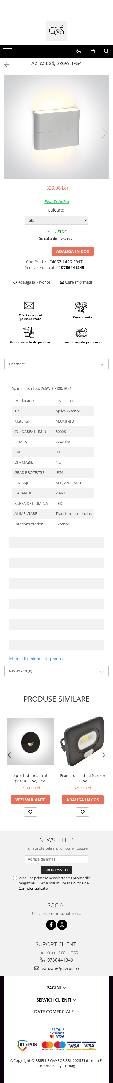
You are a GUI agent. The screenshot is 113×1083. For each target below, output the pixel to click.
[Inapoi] (4, 65)
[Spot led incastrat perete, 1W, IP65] (30, 741)
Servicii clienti (54, 1000)
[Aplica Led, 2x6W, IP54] (56, 127)
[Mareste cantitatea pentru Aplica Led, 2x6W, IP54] (43, 251)
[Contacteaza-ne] (78, 51)
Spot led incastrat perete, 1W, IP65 (30, 778)
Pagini (54, 988)
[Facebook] (51, 925)
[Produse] (8, 52)
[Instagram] (62, 925)
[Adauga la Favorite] (30, 812)
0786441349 (59, 960)
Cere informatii (78, 282)
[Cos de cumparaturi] (93, 51)
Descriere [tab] (17, 363)
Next (104, 133)
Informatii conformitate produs (36, 658)
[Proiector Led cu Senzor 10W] (82, 741)
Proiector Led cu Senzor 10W (82, 778)
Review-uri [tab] (20, 671)
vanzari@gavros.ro (60, 968)
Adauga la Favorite (33, 282)
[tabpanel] (56, 127)
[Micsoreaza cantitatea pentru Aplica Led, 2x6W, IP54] (25, 251)
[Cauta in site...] (106, 51)
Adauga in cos (72, 251)
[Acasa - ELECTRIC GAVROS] (56, 31)
